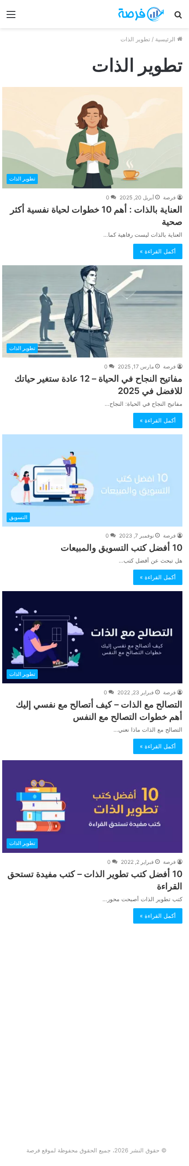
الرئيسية (166, 39)
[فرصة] (132, 14)
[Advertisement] (94, 1044)
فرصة (169, 197)
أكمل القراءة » (158, 251)
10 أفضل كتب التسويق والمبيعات (121, 547)
